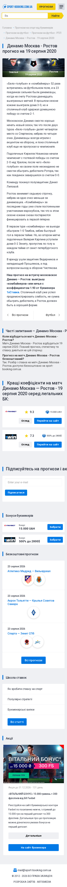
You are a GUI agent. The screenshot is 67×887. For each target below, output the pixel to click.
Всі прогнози (33, 660)
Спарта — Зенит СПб (21, 633)
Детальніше (34, 835)
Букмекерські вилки (21, 709)
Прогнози (46, 6)
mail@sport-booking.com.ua (34, 870)
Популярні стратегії (20, 699)
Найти (55, 15)
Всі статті (17, 722)
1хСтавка (13, 292)
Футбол (50, 315)
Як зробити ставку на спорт (25, 689)
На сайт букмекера (33, 847)
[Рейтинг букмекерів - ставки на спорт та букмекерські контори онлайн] (17, 6)
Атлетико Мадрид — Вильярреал (29, 571)
